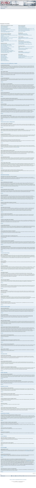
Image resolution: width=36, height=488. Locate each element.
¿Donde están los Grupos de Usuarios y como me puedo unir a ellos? (26, 28)
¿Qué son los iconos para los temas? (5, 60)
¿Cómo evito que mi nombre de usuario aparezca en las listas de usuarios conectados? (9, 35)
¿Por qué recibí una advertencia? (4, 49)
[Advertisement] (18, 15)
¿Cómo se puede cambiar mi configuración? (6, 34)
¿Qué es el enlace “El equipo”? (21, 31)
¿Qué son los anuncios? (3, 58)
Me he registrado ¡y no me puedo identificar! (6, 28)
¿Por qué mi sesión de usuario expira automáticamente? (7, 31)
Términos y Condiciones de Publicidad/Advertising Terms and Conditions (18, 479)
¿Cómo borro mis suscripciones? (22, 49)
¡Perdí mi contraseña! (3, 30)
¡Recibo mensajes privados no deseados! (23, 34)
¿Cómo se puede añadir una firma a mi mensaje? (6, 45)
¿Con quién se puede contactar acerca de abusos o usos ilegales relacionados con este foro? (25, 57)
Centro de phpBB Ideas (4, 455)
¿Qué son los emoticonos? (4, 56)
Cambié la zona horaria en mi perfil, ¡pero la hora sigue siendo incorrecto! (9, 37)
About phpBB (27, 450)
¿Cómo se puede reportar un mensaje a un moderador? (7, 50)
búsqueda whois (29, 460)
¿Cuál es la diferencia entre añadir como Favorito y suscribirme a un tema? (26, 47)
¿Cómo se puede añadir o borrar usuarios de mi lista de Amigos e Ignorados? (25, 38)
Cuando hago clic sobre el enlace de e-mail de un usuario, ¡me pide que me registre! (9, 41)
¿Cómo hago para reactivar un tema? (5, 52)
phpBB (16, 481)
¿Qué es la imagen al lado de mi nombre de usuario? (7, 38)
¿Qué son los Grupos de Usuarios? (22, 27)
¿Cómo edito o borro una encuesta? (5, 47)
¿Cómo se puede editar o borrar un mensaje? (6, 44)
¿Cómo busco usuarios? (21, 43)
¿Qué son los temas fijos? (4, 59)
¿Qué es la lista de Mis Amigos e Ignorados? (23, 37)
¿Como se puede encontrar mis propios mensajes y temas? (25, 44)
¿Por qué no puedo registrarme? (4, 27)
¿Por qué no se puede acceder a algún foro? (6, 48)
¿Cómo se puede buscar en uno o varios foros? (23, 41)
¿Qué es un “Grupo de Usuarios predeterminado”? (24, 30)
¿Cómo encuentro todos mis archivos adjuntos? (23, 52)
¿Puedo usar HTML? (3, 55)
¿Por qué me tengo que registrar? (4, 26)
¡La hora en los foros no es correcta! (5, 36)
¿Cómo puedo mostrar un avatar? (4, 39)
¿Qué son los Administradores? (22, 26)
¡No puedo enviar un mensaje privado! (22, 33)
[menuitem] (6, 7)
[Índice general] (13, 3)
